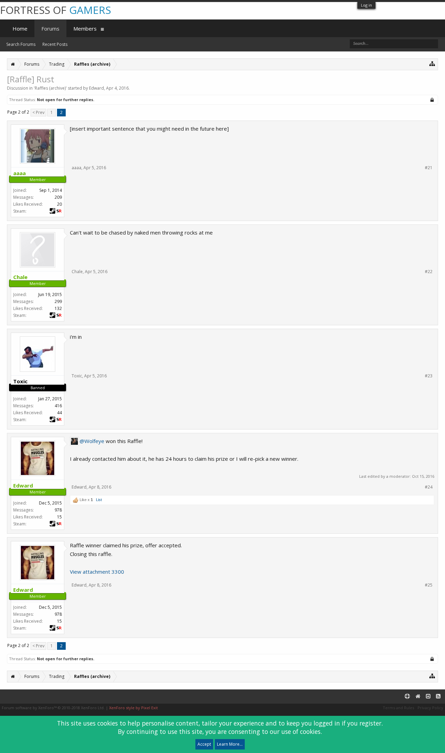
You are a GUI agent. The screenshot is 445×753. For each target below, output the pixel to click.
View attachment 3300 (97, 571)
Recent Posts (54, 44)
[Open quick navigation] (432, 63)
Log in (366, 5)
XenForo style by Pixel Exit (133, 707)
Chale (77, 272)
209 (58, 197)
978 (58, 510)
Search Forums (20, 44)
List (99, 500)
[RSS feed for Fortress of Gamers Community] (438, 696)
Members (85, 28)
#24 (428, 487)
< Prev (38, 112)
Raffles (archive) (50, 88)
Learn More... (230, 744)
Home (20, 28)
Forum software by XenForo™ (53, 707)
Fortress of (55, 10)
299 (58, 301)
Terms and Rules (398, 707)
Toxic (77, 376)
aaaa (76, 168)
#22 (428, 272)
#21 (428, 168)
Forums (50, 28)
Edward (96, 88)
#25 (428, 585)
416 (58, 406)
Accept (204, 744)
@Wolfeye (92, 440)
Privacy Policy (430, 707)
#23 (428, 376)
